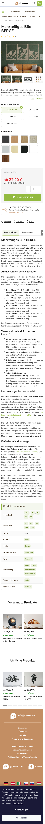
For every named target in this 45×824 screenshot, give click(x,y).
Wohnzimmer (30, 574)
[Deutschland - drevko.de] (6, 783)
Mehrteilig (29, 552)
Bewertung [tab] (27, 232)
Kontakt (22, 735)
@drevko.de (16, 766)
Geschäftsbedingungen (22, 750)
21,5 (26, 513)
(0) (16, 36)
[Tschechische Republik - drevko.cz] (26, 783)
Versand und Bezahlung (22, 739)
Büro (27, 565)
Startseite (22, 728)
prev (3, 620)
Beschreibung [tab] (10, 232)
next (42, 620)
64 (26, 517)
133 (26, 527)
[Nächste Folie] (42, 57)
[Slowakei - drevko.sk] (32, 783)
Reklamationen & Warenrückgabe (22, 757)
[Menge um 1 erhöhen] (39, 189)
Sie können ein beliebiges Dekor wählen (22, 413)
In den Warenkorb (22, 197)
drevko (38, 766)
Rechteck (28, 559)
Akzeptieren (21, 817)
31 (33, 513)
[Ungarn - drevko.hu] (39, 783)
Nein (27, 580)
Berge (27, 546)
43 (38, 513)
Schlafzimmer (30, 570)
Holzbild (28, 587)
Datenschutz (22, 753)
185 (32, 527)
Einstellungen (21, 809)
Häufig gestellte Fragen (22, 746)
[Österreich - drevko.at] (13, 783)
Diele (34, 565)
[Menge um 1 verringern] (28, 189)
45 (26, 523)
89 (31, 517)
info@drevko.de (26, 715)
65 (31, 523)
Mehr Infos (18, 803)
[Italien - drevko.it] (19, 783)
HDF (26, 539)
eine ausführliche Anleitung (27, 452)
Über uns (22, 731)
